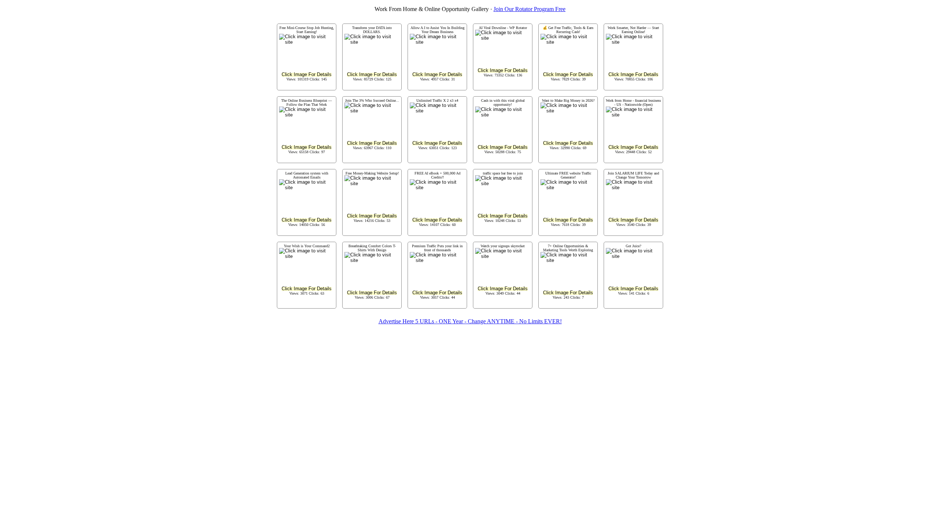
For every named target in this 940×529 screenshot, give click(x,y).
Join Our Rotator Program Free (529, 9)
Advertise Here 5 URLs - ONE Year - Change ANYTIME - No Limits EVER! (470, 321)
